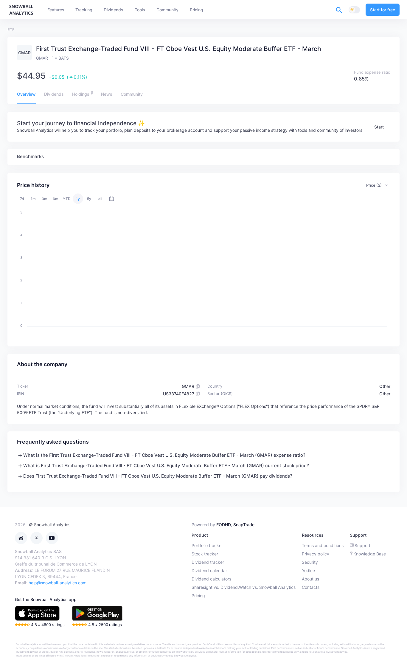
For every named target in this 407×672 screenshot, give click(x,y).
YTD (67, 198)
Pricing (198, 595)
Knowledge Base (369, 553)
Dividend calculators (211, 578)
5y (89, 198)
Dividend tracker (208, 562)
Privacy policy (315, 553)
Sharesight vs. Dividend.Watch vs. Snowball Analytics (244, 587)
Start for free (382, 9)
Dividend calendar (209, 570)
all (100, 198)
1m (33, 198)
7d (22, 198)
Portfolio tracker (207, 545)
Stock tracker (205, 553)
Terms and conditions (323, 545)
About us (310, 578)
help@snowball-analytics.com (57, 582)
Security (310, 562)
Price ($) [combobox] (374, 185)
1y (78, 198)
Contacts (310, 587)
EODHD (223, 524)
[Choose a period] (111, 198)
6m (55, 198)
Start (379, 126)
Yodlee (308, 570)
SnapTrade (243, 524)
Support (362, 545)
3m (44, 198)
